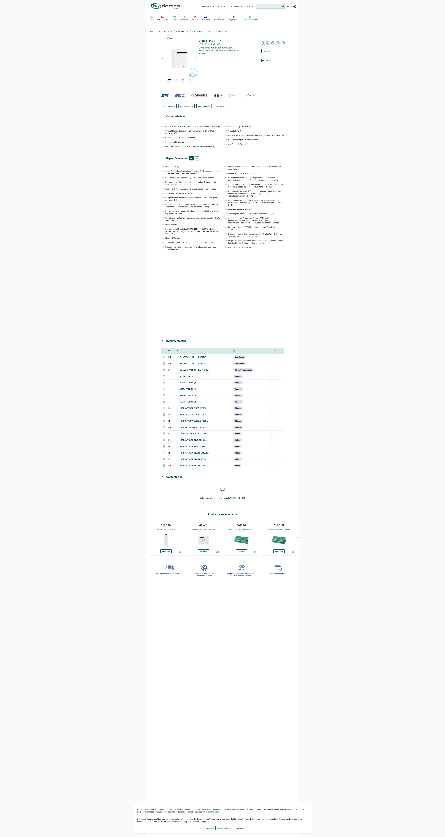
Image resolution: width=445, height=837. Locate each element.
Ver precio (267, 51)
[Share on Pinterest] (273, 43)
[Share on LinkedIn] (268, 43)
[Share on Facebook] (263, 43)
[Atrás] (147, 538)
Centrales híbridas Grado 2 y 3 (201, 31)
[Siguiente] (298, 538)
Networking (206, 20)
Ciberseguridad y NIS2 (250, 20)
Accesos (175, 20)
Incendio (195, 20)
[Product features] (191, 158)
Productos (153, 31)
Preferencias (240, 828)
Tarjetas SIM (233, 20)
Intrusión (184, 20)
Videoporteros (162, 20)
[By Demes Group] (165, 6)
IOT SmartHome (219, 20)
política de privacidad (210, 812)
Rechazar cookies (223, 828)
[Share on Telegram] (278, 43)
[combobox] (270, 6)
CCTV (151, 20)
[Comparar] (180, 552)
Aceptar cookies (206, 828)
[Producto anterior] (162, 58)
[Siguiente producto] (195, 58)
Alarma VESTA (181, 31)
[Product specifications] (197, 158)
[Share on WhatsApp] (283, 43)
